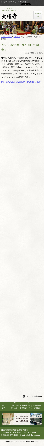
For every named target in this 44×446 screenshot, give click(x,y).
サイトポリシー (7, 405)
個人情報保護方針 (23, 405)
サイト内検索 (34, 408)
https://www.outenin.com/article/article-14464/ (20, 82)
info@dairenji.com (33, 435)
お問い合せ (13, 408)
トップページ (6, 37)
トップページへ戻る (8, 2)
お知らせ (17, 37)
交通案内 (23, 408)
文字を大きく (23, 2)
